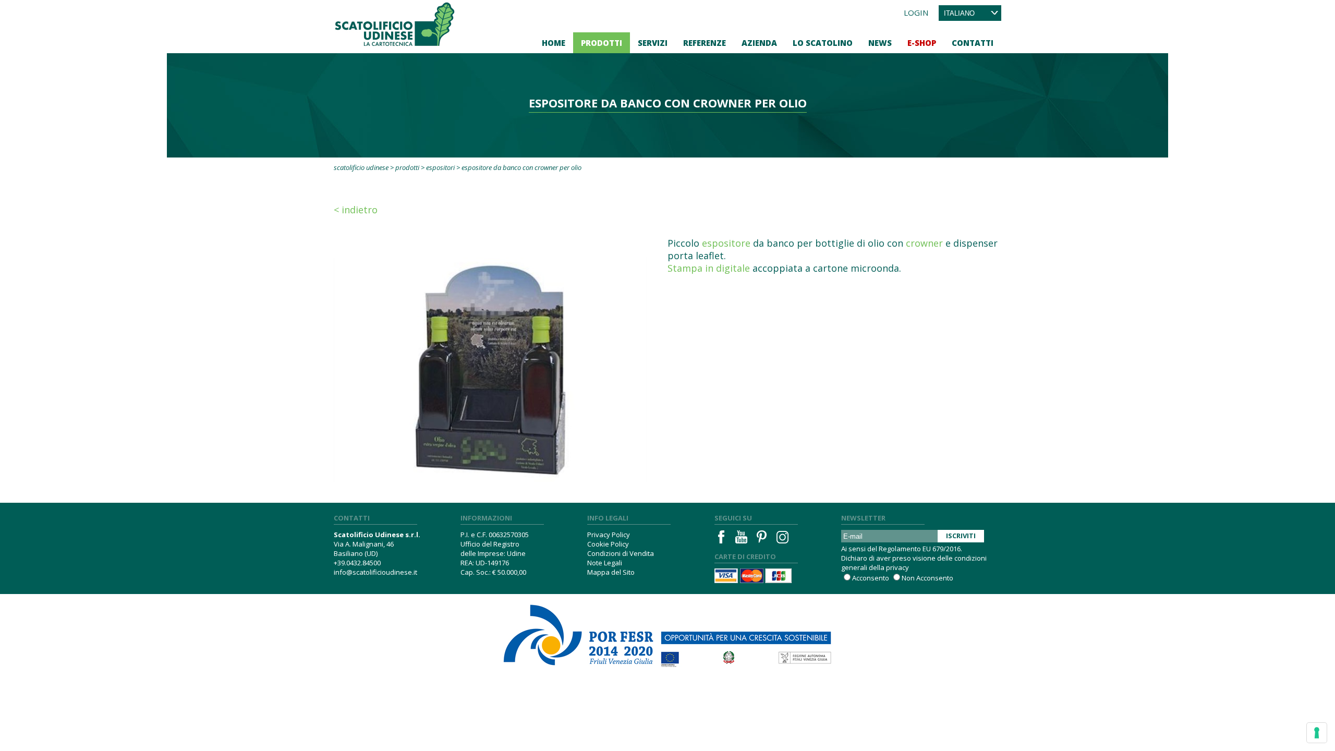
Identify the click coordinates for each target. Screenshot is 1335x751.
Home (553, 43)
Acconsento (870, 578)
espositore (726, 243)
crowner (924, 243)
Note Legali (604, 562)
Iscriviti (961, 535)
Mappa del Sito (611, 572)
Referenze (704, 43)
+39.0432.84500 (357, 562)
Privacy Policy (608, 534)
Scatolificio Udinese (361, 167)
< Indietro (356, 209)
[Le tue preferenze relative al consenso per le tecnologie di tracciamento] (1317, 733)
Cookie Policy (608, 544)
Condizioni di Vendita (620, 553)
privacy (897, 567)
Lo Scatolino (823, 43)
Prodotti (601, 43)
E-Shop (921, 43)
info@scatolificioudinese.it (375, 572)
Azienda (759, 43)
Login (916, 12)
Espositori (440, 167)
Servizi (653, 43)
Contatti (972, 43)
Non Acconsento (927, 578)
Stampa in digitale (709, 268)
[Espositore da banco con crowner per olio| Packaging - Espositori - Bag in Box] (490, 358)
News (880, 43)
